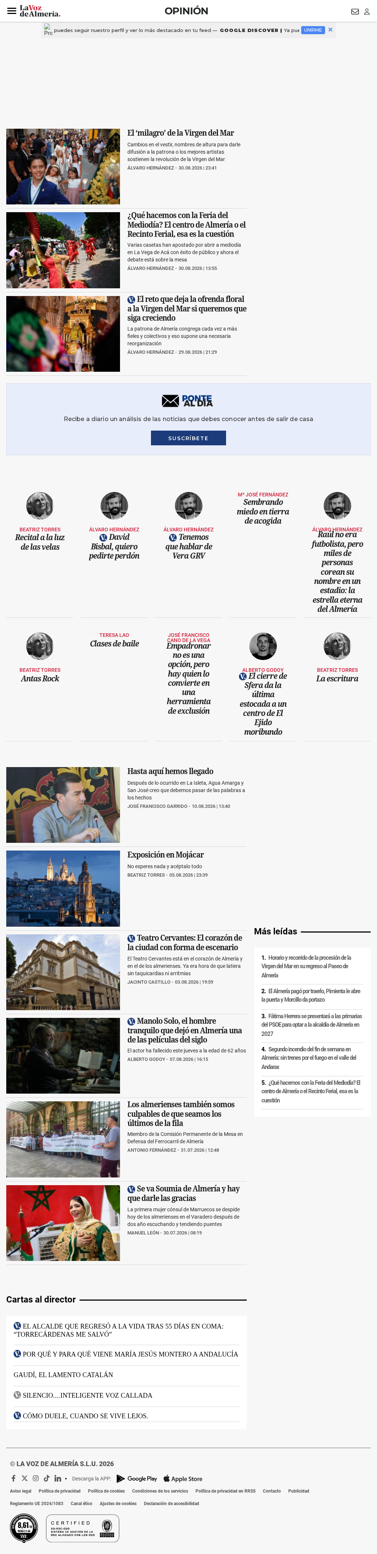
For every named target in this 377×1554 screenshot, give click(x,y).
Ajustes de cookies (118, 1503)
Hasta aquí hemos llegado (170, 771)
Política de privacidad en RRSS (225, 1491)
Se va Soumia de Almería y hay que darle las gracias (183, 1193)
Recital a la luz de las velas (39, 542)
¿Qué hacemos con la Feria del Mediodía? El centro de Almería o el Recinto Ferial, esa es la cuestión (186, 225)
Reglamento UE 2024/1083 (36, 1503)
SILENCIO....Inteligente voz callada (87, 1395)
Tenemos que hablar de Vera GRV (188, 546)
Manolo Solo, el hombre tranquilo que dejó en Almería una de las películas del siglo (184, 1030)
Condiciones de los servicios (160, 1491)
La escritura (337, 678)
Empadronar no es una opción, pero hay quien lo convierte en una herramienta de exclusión (188, 678)
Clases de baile (114, 643)
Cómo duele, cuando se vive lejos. (85, 1416)
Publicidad (298, 1491)
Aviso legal (20, 1491)
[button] (11, 11)
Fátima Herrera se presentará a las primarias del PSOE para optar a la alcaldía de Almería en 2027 (311, 1025)
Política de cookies (106, 1491)
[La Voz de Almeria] (40, 11)
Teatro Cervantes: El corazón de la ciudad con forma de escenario (184, 942)
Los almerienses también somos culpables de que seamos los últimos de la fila (181, 1114)
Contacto (272, 1491)
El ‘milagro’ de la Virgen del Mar (180, 133)
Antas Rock (40, 678)
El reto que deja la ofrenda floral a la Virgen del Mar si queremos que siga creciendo (186, 308)
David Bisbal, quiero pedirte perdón (114, 546)
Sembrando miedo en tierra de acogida (263, 511)
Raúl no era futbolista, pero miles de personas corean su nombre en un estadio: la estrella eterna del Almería (337, 572)
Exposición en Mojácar (165, 854)
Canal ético (81, 1503)
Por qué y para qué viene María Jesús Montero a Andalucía (130, 1354)
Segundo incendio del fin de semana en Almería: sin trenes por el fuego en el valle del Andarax (308, 1058)
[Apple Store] (183, 1478)
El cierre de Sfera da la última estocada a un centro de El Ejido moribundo (263, 704)
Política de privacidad (60, 1491)
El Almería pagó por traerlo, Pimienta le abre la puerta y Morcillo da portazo (310, 996)
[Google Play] (137, 1478)
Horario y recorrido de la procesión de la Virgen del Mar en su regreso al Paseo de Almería (306, 966)
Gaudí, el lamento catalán (63, 1375)
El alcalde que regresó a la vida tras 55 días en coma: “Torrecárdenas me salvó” (118, 1330)
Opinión (186, 11)
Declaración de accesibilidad (171, 1503)
